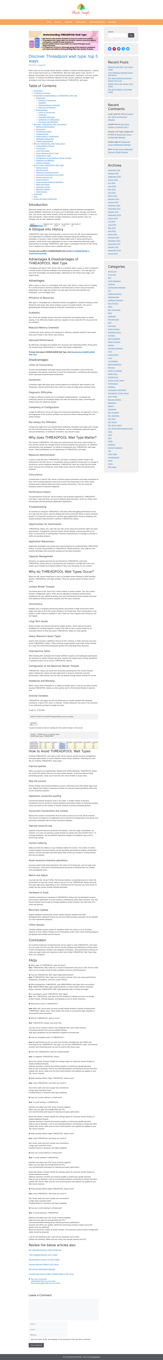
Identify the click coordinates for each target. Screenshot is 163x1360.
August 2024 (113, 218)
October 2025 (113, 173)
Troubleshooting (42, 134)
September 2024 (114, 215)
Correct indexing (42, 180)
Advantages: (41, 98)
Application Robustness (45, 139)
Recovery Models (114, 400)
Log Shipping (113, 361)
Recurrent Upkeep (43, 189)
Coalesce (111, 284)
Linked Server (113, 355)
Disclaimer (68, 22)
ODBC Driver (112, 374)
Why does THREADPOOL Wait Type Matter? (50, 124)
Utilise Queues (41, 192)
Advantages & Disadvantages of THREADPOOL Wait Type (55, 96)
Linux (110, 358)
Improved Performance (47, 108)
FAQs (35, 197)
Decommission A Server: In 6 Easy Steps (44, 1260)
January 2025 (113, 202)
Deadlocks (112, 316)
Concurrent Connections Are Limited (50, 175)
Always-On (112, 271)
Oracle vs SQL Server (116, 380)
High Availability (114, 339)
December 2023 (114, 241)
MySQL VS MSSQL (115, 371)
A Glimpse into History (42, 93)
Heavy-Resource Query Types (47, 153)
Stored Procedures (115, 448)
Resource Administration (45, 127)
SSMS (110, 441)
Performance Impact (43, 132)
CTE (109, 291)
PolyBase (111, 387)
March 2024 (112, 234)
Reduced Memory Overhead (49, 105)
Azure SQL (112, 275)
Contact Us (112, 22)
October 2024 (113, 212)
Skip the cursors (42, 170)
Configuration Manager (116, 287)
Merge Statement (114, 364)
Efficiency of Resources (47, 100)
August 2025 (113, 180)
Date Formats (113, 304)
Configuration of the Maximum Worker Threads (54, 158)
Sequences (112, 409)
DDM (110, 313)
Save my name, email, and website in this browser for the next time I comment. (61, 1339)
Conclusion (38, 194)
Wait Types (34, 1279)
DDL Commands (114, 310)
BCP (109, 278)
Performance (43, 1279)
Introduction (38, 91)
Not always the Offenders (48, 122)
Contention (42, 115)
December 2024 (114, 205)
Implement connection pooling (47, 172)
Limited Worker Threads (45, 146)
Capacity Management (44, 141)
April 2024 (112, 231)
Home (49, 22)
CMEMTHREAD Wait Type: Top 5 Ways (43, 1281)
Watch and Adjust (43, 184)
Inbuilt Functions (114, 342)
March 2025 (112, 196)
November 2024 (114, 209)
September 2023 (114, 250)
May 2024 (112, 228)
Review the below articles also (45, 199)
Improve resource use (44, 177)
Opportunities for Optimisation (47, 136)
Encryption (112, 326)
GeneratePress (95, 1357)
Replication (112, 403)
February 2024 (113, 238)
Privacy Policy (81, 22)
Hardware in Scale (43, 187)
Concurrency (41, 129)
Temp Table (112, 454)
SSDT (110, 435)
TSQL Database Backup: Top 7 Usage (43, 1255)
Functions (111, 336)
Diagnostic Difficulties (46, 117)
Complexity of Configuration (48, 120)
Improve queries (42, 168)
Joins (110, 352)
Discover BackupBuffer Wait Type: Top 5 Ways (45, 1283)
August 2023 (113, 254)
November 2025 (114, 170)
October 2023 (113, 247)
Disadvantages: (42, 110)
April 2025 (112, 193)
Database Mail (113, 297)
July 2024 (111, 222)
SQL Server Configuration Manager (42, 1269)
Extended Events (114, 332)
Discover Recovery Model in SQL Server (44, 1264)
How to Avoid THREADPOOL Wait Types (49, 165)
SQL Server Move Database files (120, 429)
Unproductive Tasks (43, 156)
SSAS (110, 432)
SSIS (109, 438)
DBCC (110, 307)
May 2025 (112, 189)
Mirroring (111, 368)
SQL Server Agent (115, 425)
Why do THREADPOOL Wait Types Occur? (49, 144)
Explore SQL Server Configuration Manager (120, 117)
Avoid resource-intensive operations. (50, 182)
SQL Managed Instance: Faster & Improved (45, 1250)
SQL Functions (113, 413)
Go (131, 35)
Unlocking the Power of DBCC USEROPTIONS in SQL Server (51, 1274)
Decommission (113, 320)
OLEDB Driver (113, 377)
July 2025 (111, 183)
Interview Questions (115, 348)
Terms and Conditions (97, 22)
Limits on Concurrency (46, 112)
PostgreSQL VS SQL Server (118, 393)
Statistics (111, 445)
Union (110, 461)
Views (110, 464)
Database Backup (114, 294)
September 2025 (114, 177)
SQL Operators (113, 416)
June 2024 (112, 225)
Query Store (112, 396)
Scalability (42, 103)
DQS (109, 323)
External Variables (43, 163)
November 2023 (114, 244)
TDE (109, 451)
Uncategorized (113, 457)
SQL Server (112, 422)
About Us (58, 22)
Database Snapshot (115, 300)
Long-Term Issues (43, 151)
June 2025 (112, 186)
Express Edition (114, 329)
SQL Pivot (111, 419)
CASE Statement (114, 281)
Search (110, 32)
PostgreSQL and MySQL (117, 390)
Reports (111, 406)
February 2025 (113, 199)
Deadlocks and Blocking (45, 160)
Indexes (111, 345)
